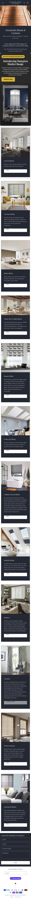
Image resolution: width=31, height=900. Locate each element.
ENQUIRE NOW (8, 79)
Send (15, 862)
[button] (2, 2)
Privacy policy (18, 896)
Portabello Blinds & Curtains (15, 895)
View (7, 170)
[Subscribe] (25, 873)
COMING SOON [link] (10, 701)
